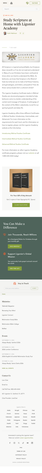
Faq (21, 447)
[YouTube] (28, 443)
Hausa (25, 413)
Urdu (17, 426)
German (17, 413)
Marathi (33, 417)
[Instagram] (14, 443)
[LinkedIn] (32, 443)
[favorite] (20, 33)
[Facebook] (10, 443)
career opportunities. (26, 438)
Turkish (33, 423)
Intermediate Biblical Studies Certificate (16, 139)
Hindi (33, 413)
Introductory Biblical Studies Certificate (16, 133)
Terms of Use (21, 451)
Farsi (33, 410)
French (9, 413)
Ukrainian (8, 426)
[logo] (11, 3)
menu (5, 3)
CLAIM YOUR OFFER (21, 205)
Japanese (17, 417)
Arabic (8, 410)
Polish (8, 420)
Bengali (17, 410)
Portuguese (17, 420)
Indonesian (9, 417)
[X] (19, 443)
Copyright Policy (21, 455)
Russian (25, 420)
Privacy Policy (21, 458)
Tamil (16, 423)
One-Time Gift (15, 268)
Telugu (25, 423)
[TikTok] (23, 443)
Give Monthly (15, 246)
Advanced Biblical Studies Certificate (15, 144)
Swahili (9, 423)
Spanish (33, 420)
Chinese (25, 410)
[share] (23, 33)
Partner (35, 3)
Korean (25, 417)
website (31, 153)
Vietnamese (25, 426)
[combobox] (18, 9)
